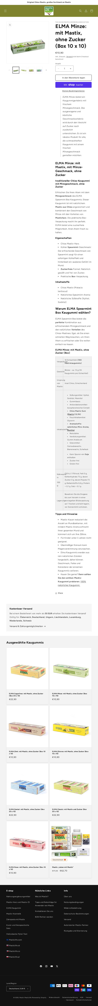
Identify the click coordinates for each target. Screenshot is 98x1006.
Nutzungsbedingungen (74, 902)
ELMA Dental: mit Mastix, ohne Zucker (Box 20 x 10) (27, 810)
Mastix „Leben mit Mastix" (63, 867)
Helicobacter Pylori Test (16, 934)
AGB (81, 997)
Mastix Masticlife (25, 997)
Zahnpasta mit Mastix (15, 919)
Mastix (71, 414)
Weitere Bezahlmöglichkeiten (73, 91)
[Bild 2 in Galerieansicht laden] (23, 70)
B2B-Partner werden (44, 917)
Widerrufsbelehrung (72, 908)
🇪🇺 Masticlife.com (14, 940)
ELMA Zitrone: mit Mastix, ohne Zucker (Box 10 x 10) (70, 753)
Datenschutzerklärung (70, 997)
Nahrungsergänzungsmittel (18, 896)
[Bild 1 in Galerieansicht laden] (16, 70)
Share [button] (60, 593)
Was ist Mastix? (41, 896)
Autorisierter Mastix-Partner (76, 925)
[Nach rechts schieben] (46, 70)
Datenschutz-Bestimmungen (76, 914)
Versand (69, 56)
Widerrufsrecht (54, 997)
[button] (5, 11)
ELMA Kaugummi (13, 908)
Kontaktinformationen (84, 1000)
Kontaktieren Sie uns (44, 911)
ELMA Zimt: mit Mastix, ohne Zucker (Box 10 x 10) (27, 753)
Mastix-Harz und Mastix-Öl (18, 902)
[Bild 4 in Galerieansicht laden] (39, 70)
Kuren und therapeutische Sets (17, 926)
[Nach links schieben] (9, 70)
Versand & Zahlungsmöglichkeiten (26, 626)
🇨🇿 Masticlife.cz (13, 951)
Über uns (68, 896)
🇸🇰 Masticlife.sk (13, 945)
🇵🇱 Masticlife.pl (13, 957)
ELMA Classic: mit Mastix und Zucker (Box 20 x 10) (69, 810)
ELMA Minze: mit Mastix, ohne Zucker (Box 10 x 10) (69, 695)
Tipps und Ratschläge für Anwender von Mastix (46, 903)
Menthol (71, 430)
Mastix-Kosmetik (13, 914)
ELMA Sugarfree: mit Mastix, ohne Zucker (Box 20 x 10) (26, 695)
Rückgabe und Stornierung (75, 931)
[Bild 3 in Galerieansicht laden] (31, 70)
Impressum (70, 1000)
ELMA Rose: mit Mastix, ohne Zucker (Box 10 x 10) (27, 868)
